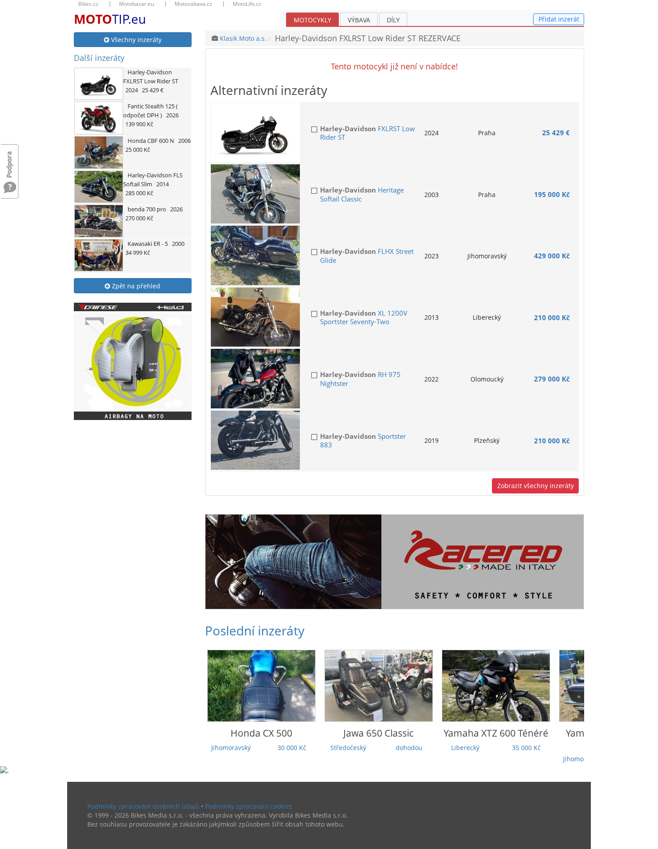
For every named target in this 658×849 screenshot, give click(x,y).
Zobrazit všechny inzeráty (535, 485)
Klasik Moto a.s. (243, 38)
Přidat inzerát (558, 19)
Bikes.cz (88, 4)
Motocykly (312, 20)
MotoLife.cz (247, 4)
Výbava (359, 20)
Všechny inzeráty (135, 39)
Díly (393, 20)
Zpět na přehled (135, 286)
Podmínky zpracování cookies (248, 806)
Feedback (10, 160)
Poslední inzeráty (254, 630)
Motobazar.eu (136, 4)
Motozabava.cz (193, 4)
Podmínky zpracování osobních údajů (143, 806)
